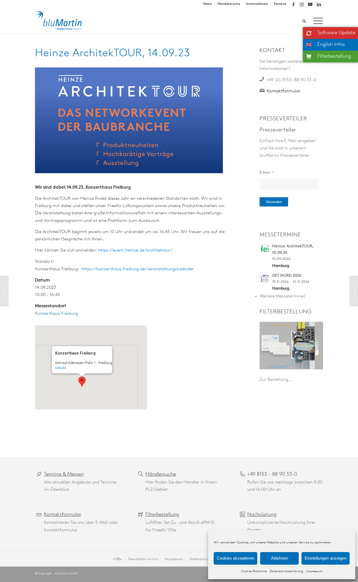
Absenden (274, 202)
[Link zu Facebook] (293, 4)
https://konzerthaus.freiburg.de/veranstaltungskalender (137, 269)
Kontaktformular (283, 91)
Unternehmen (257, 4)
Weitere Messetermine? (283, 296)
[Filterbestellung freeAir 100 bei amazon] (291, 345)
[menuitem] (208, 4)
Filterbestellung (162, 514)
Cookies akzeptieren (235, 558)
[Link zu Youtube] (310, 4)
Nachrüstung (261, 514)
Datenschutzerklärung (286, 571)
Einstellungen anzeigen (326, 558)
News (207, 4)
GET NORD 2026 (286, 276)
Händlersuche (229, 4)
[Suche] (304, 21)
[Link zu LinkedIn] (319, 4)
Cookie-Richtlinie (254, 571)
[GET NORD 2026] (266, 277)
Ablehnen (279, 558)
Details (60, 368)
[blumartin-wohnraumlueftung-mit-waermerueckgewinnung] (62, 21)
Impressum (314, 571)
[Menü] (316, 21)
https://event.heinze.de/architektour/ (135, 250)
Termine (280, 4)
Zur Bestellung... (276, 379)
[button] (82, 381)
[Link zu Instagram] (302, 4)
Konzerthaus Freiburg (56, 313)
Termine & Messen (64, 474)
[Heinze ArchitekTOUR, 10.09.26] (266, 248)
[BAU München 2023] (4, 291)
